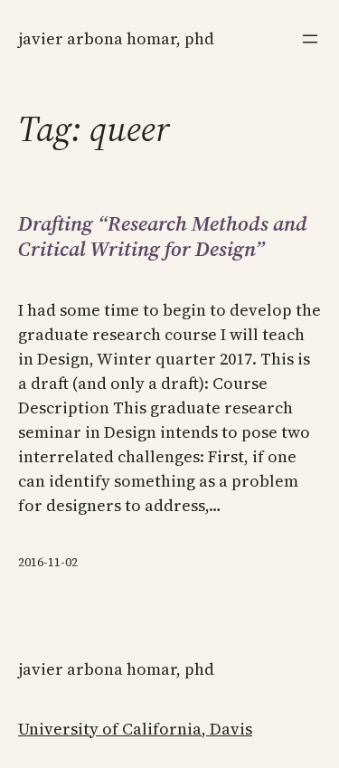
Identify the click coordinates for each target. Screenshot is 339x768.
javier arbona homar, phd (116, 38)
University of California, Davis (135, 728)
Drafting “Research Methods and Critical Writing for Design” (162, 236)
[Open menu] (310, 39)
